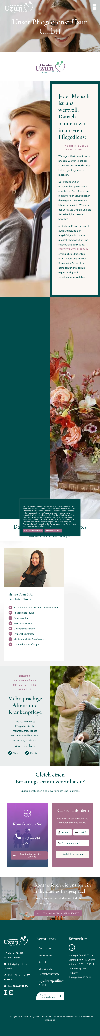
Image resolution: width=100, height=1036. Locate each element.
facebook (96, 62)
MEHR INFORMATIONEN (33, 530)
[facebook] (6, 992)
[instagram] (11, 992)
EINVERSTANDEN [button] (53, 530)
